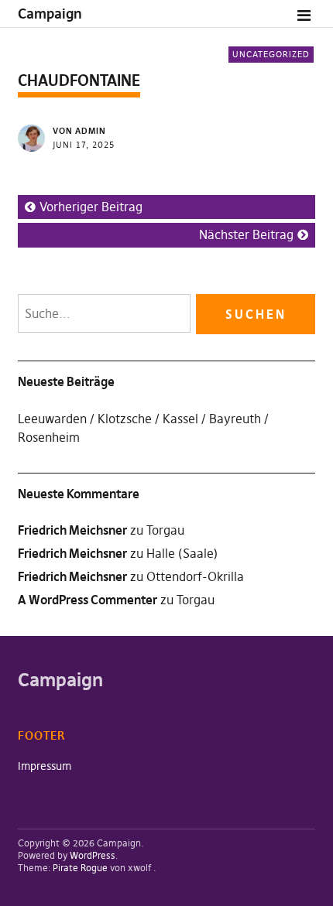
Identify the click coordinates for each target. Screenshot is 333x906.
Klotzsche (125, 418)
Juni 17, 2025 (84, 144)
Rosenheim (49, 437)
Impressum (44, 766)
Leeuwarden (52, 418)
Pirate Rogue (80, 868)
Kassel (180, 418)
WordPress (92, 855)
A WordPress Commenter (87, 599)
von (79, 130)
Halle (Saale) (182, 553)
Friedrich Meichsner (72, 576)
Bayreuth (235, 418)
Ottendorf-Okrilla (195, 576)
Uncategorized (271, 54)
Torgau (165, 530)
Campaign (50, 13)
